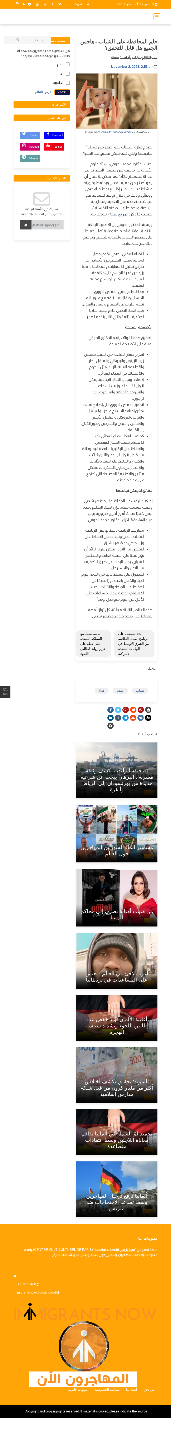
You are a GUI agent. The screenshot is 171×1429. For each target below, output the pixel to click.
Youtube (58, 146)
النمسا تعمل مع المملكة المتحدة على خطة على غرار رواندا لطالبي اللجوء (92, 644)
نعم (60, 64)
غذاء (101, 690)
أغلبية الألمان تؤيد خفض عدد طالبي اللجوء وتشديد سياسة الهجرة (117, 1025)
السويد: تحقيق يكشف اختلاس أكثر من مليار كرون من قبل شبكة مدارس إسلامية (117, 1088)
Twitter (34, 135)
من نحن (149, 1389)
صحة (120, 690)
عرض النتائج (43, 92)
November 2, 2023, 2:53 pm (132, 66)
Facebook (58, 135)
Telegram (34, 158)
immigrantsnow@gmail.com (34, 1292)
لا (61, 73)
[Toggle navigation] (156, 16)
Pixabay (127, 132)
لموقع (122, 214)
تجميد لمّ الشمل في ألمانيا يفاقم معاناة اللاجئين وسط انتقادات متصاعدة (117, 1140)
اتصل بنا (131, 1389)
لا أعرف (58, 82)
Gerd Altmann (108, 132)
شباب (140, 690)
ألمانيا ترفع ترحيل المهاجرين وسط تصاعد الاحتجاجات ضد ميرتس (116, 1202)
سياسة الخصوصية (106, 1389)
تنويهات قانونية (78, 1389)
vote (62, 92)
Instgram (34, 146)
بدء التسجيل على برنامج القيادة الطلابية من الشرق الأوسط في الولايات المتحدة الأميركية (133, 644)
